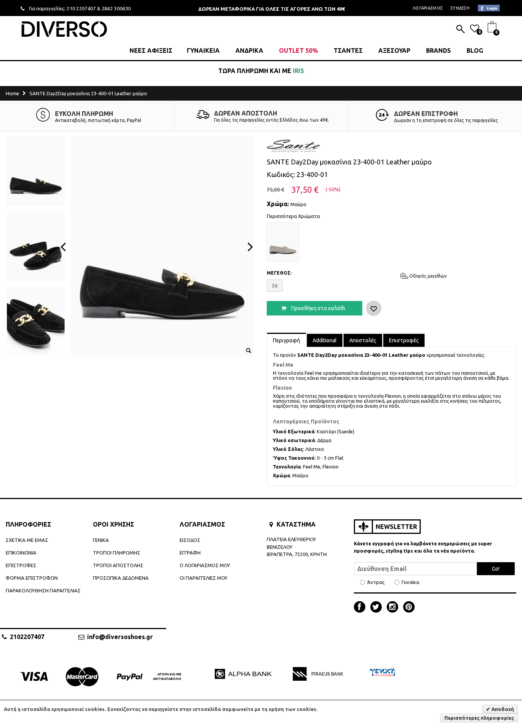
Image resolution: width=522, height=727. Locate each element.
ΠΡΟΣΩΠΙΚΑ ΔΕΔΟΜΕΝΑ (121, 578)
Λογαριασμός (428, 8)
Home (12, 93)
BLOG (475, 50)
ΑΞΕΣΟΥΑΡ (394, 50)
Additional (325, 340)
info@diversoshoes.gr (120, 637)
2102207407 (27, 637)
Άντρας (375, 582)
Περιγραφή (286, 340)
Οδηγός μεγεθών (427, 275)
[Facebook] (361, 607)
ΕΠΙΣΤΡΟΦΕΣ (21, 565)
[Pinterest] (409, 607)
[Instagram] (394, 607)
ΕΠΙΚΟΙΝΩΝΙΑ (21, 552)
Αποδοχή (502, 709)
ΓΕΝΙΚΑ (101, 540)
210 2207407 (81, 8)
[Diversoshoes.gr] (64, 29)
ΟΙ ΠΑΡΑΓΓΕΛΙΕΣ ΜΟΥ (203, 578)
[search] (460, 29)
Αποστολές (362, 340)
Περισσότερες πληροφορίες (479, 717)
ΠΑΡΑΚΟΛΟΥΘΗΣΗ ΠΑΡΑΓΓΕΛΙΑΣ (43, 590)
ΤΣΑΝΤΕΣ (348, 50)
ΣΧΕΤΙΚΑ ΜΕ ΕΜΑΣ (27, 540)
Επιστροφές (404, 340)
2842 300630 (116, 8)
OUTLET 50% (298, 50)
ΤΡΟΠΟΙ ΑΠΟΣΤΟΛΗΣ (118, 565)
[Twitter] (378, 607)
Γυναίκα (410, 582)
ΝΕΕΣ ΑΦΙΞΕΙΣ (151, 50)
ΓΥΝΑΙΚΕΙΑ (203, 50)
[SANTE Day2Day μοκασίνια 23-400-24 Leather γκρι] (283, 242)
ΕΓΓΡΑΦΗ (190, 552)
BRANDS (438, 50)
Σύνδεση (460, 8)
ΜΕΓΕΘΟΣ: (279, 272)
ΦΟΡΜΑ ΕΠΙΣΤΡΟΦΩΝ (32, 578)
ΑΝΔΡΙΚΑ (249, 50)
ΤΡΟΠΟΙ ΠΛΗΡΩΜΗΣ (116, 552)
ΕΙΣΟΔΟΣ (190, 540)
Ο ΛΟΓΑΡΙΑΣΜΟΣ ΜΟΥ (205, 565)
